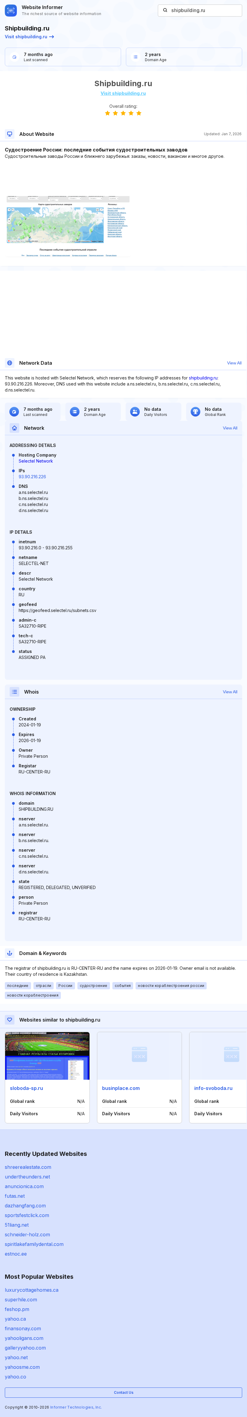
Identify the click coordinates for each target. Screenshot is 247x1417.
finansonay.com (23, 1328)
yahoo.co (15, 1377)
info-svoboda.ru (213, 1088)
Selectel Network (36, 460)
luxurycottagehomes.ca (31, 1290)
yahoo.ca (15, 1319)
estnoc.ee (16, 1254)
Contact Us (123, 1392)
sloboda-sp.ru (26, 1088)
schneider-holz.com (27, 1234)
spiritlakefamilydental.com (34, 1244)
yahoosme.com (22, 1367)
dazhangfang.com (25, 1206)
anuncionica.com (24, 1186)
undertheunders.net (27, 1177)
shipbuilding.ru (203, 377)
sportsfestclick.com (27, 1215)
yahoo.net (16, 1357)
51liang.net (17, 1225)
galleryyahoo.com (25, 1348)
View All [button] (234, 362)
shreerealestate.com (28, 1167)
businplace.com (121, 1088)
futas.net (15, 1196)
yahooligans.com (24, 1338)
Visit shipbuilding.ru (26, 36)
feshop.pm (17, 1309)
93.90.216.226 (32, 476)
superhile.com (21, 1300)
